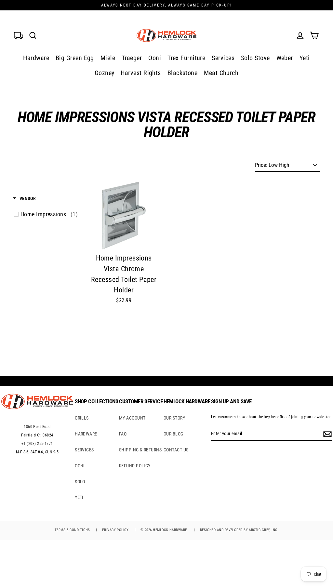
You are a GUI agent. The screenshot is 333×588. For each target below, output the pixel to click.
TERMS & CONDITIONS (72, 530)
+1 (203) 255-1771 (37, 443)
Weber (284, 58)
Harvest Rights (141, 73)
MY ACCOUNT (132, 418)
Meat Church (221, 73)
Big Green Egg (75, 58)
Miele (107, 58)
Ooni (154, 58)
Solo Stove (255, 58)
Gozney (104, 73)
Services (223, 58)
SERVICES (84, 449)
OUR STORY (174, 418)
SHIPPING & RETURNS (140, 449)
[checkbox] (49, 214)
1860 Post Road (37, 426)
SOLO (80, 481)
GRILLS (82, 418)
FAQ (123, 433)
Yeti (305, 58)
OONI (80, 465)
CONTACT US (176, 449)
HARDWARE (86, 433)
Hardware (36, 58)
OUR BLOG (173, 433)
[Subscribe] (326, 433)
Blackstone (182, 73)
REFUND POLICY (135, 465)
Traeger (132, 58)
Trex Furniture (186, 58)
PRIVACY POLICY (115, 530)
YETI (79, 497)
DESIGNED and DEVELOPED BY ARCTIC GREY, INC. (239, 530)
